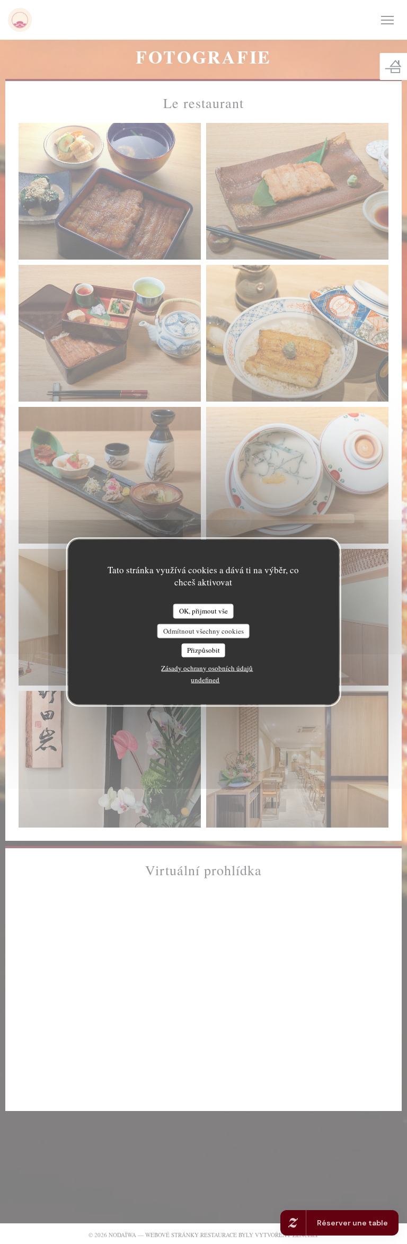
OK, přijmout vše (203, 611)
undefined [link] (205, 679)
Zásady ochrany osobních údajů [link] (207, 667)
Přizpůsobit (203, 650)
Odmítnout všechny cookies (203, 630)
